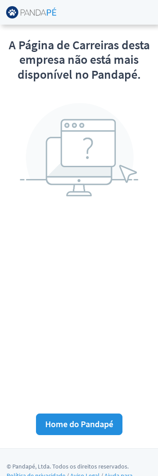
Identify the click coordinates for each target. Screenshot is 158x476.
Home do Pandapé (79, 423)
